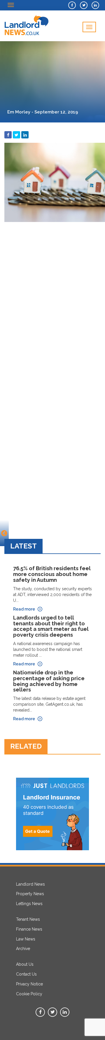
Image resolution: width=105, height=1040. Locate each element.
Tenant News (28, 919)
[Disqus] (52, 297)
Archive (23, 948)
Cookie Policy (29, 994)
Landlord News (30, 884)
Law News (25, 939)
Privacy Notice (29, 984)
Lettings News (29, 903)
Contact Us (26, 974)
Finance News (29, 929)
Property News (30, 893)
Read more (24, 609)
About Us (25, 964)
